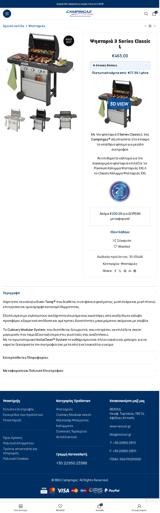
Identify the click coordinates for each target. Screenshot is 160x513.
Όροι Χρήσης (12, 438)
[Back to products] (150, 26)
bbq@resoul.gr (120, 434)
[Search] (146, 14)
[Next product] (154, 26)
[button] (7, 70)
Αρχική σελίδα (13, 26)
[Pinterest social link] (125, 271)
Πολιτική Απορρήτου (18, 443)
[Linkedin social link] (130, 271)
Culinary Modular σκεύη (73, 415)
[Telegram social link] (134, 271)
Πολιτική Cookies (16, 458)
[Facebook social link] (115, 271)
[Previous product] (145, 26)
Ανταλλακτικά (66, 437)
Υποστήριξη (12, 420)
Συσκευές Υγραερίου (71, 431)
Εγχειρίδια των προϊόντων (23, 415)
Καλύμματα (64, 426)
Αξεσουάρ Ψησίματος (72, 420)
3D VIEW (119, 103)
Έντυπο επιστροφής (18, 409)
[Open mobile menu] (7, 14)
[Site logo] (80, 13)
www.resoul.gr (120, 426)
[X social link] (120, 271)
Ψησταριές (36, 26)
